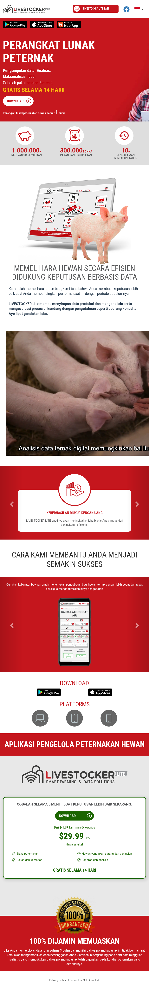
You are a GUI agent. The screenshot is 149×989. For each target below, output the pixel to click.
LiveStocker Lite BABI (96, 8)
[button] (11, 503)
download (15, 101)
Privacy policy (57, 984)
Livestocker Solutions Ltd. (84, 984)
